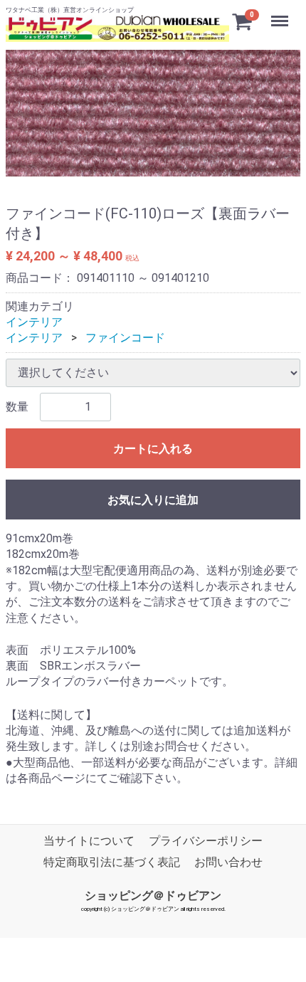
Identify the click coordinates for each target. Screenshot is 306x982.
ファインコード (125, 337)
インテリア (34, 322)
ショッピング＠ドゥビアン (153, 895)
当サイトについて (88, 841)
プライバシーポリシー (206, 841)
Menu (281, 13)
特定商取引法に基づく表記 (111, 862)
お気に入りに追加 (153, 500)
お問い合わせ (228, 862)
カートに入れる (153, 448)
